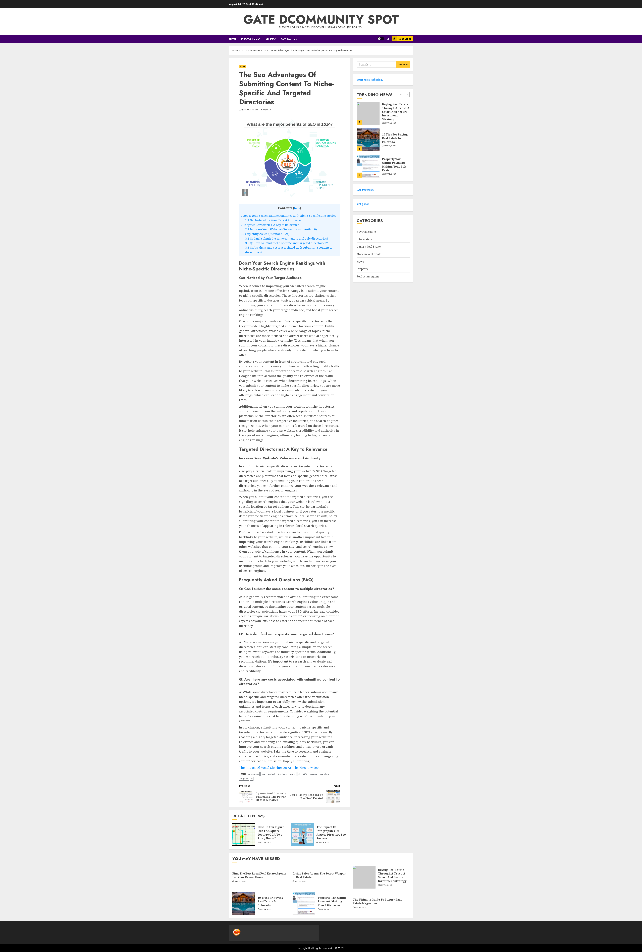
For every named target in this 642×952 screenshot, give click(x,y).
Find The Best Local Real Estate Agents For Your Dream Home (395, 164)
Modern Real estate (369, 254)
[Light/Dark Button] (381, 38)
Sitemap (271, 38)
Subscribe (404, 38)
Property (362, 269)
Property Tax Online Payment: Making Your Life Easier (394, 138)
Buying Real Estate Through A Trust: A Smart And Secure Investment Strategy (392, 875)
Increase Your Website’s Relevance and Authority (281, 229)
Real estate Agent (368, 276)
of (299, 773)
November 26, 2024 (250, 110)
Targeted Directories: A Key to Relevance (270, 225)
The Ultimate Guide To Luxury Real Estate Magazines (377, 901)
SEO (305, 773)
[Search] (388, 39)
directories (282, 773)
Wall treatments (365, 190)
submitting (324, 773)
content (271, 773)
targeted (244, 778)
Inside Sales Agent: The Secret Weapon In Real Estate (319, 875)
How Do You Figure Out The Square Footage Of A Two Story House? (271, 832)
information (364, 239)
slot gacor (363, 204)
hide (297, 208)
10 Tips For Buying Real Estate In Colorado (395, 111)
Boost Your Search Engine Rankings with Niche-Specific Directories (288, 215)
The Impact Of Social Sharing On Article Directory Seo (279, 768)
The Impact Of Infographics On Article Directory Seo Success (331, 832)
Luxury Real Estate (369, 247)
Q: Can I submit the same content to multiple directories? (286, 238)
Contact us (289, 38)
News (242, 66)
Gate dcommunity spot (321, 19)
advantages (253, 773)
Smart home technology (370, 80)
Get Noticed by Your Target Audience (273, 220)
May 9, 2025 (324, 842)
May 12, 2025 (266, 842)
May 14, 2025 (390, 119)
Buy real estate (366, 232)
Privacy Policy (251, 38)
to (251, 778)
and (263, 773)
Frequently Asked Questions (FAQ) (265, 234)
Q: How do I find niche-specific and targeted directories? (286, 243)
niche (292, 773)
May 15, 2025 (300, 881)
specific (313, 773)
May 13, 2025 (390, 148)
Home (232, 38)
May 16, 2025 (390, 174)
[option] (383, 115)
